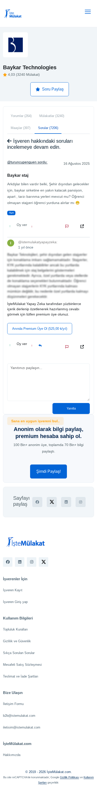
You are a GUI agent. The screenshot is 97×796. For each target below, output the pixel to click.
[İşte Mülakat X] (43, 562)
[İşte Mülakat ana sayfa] (13, 14)
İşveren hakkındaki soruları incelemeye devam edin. (40, 144)
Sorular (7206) (48, 128)
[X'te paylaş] (52, 502)
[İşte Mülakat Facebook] (7, 562)
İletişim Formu (13, 704)
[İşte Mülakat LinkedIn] (19, 562)
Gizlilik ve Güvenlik (17, 641)
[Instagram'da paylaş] (81, 502)
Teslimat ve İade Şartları (20, 676)
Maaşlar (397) (20, 128)
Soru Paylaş (53, 89)
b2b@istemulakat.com (19, 716)
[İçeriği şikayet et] (67, 226)
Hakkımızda (11, 755)
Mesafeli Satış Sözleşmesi (22, 664)
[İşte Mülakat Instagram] (31, 562)
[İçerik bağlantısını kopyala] (83, 226)
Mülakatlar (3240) (51, 116)
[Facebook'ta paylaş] (37, 502)
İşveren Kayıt (12, 590)
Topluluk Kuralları (15, 629)
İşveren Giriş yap (15, 602)
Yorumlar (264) (21, 116)
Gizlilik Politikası (69, 777)
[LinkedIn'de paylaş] (66, 502)
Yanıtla (71, 408)
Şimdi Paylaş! (48, 471)
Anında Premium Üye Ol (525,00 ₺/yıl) (39, 328)
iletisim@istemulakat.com (21, 727)
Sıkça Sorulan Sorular (19, 653)
